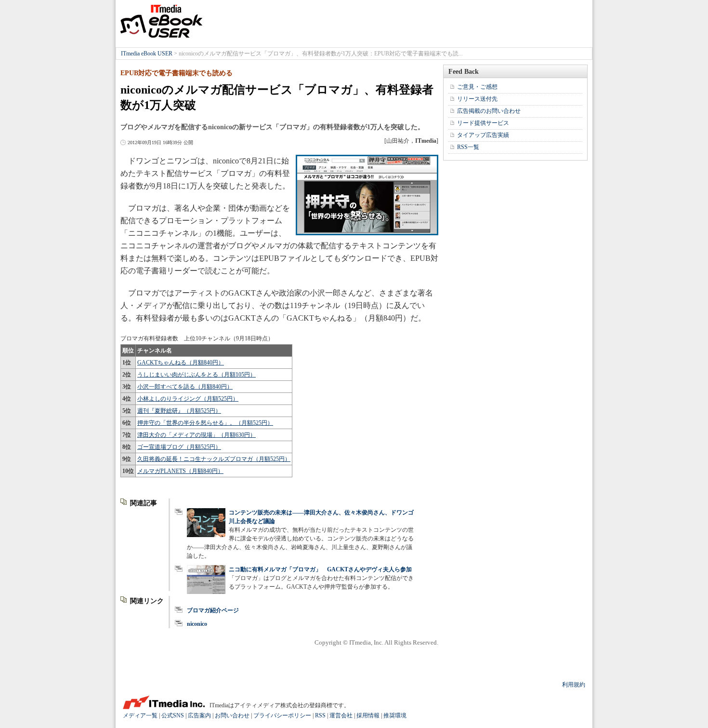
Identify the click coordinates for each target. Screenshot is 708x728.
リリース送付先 (477, 98)
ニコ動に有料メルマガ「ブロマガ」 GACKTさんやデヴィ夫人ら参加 (320, 569)
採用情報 (368, 715)
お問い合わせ (232, 715)
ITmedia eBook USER (161, 21)
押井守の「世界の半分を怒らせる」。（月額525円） (205, 422)
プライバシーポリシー (282, 715)
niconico (197, 623)
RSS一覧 (468, 147)
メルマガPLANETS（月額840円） (180, 471)
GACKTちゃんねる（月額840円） (180, 362)
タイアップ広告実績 (483, 135)
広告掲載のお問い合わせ (489, 111)
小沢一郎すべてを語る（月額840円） (185, 386)
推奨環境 (394, 715)
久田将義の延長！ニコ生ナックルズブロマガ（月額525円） (213, 459)
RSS (320, 715)
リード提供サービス (483, 123)
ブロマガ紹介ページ (213, 610)
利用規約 (573, 684)
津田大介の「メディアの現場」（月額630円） (196, 434)
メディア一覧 (140, 715)
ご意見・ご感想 (477, 86)
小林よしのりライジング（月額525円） (187, 398)
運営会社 (341, 715)
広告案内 (199, 715)
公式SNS (172, 715)
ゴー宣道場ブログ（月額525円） (179, 447)
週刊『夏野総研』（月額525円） (179, 410)
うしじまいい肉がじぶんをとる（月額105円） (196, 374)
